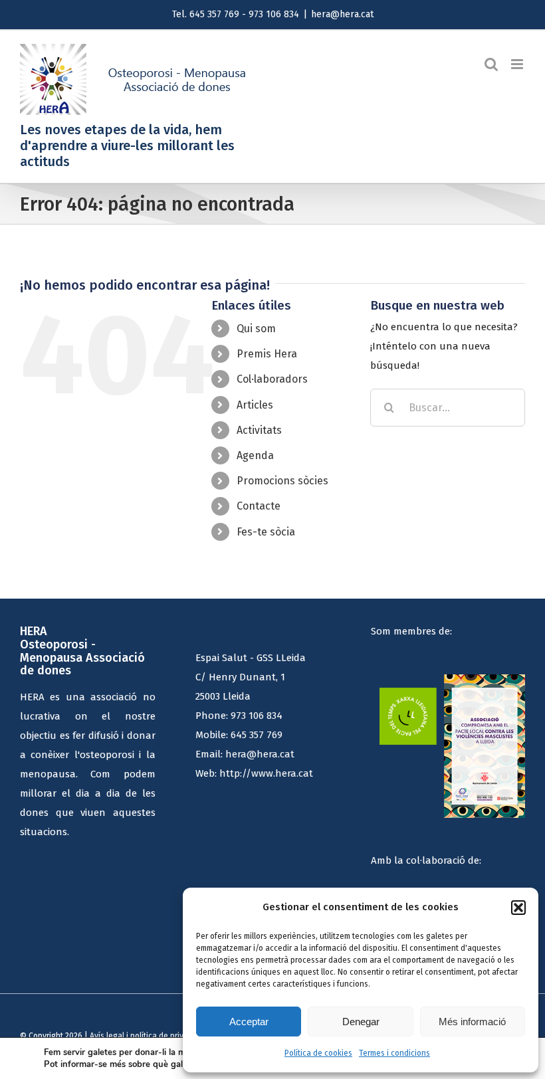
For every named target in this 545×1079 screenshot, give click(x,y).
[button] (518, 907)
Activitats (259, 430)
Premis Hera (267, 353)
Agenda (255, 455)
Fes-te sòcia (266, 532)
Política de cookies (318, 1053)
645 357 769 (256, 735)
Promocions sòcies (282, 480)
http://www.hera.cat (266, 773)
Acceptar (249, 1021)
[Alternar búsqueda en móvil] (491, 64)
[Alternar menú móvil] (518, 64)
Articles (255, 405)
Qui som (256, 328)
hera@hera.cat (342, 14)
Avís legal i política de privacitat (147, 1035)
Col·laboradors (272, 379)
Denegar (361, 1021)
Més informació (472, 1021)
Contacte (258, 506)
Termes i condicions (394, 1053)
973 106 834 (256, 716)
